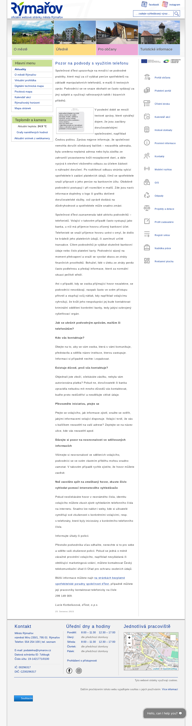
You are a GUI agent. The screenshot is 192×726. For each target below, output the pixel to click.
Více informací (170, 689)
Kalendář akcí (23, 97)
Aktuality (20, 69)
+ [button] (129, 637)
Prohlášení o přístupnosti (82, 660)
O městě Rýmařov (25, 74)
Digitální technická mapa (29, 85)
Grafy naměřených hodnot (32, 132)
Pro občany (107, 49)
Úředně (62, 49)
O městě (21, 49)
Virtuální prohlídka (25, 80)
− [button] (129, 643)
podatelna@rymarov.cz (37, 650)
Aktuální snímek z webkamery (32, 138)
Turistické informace (156, 49)
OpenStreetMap (170, 668)
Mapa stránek (23, 108)
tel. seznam (49, 641)
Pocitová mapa (23, 91)
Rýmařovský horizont (27, 102)
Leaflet (156, 668)
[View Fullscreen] (173, 637)
